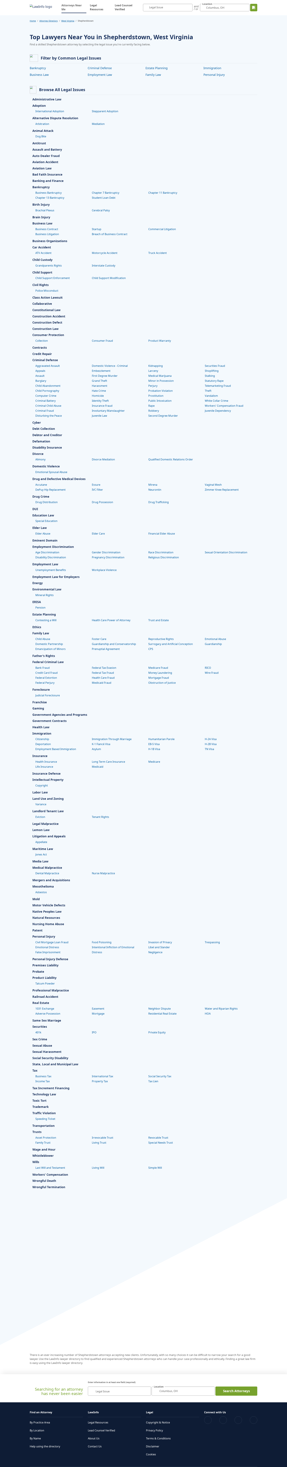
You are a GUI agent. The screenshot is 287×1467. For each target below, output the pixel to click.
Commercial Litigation (162, 229)
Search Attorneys (236, 1391)
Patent (37, 930)
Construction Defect (47, 322)
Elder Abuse (42, 533)
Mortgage (98, 1013)
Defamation (41, 441)
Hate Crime (99, 391)
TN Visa (209, 749)
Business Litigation (47, 234)
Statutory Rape (214, 381)
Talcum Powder (45, 983)
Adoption (39, 106)
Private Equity (157, 1032)
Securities (39, 1027)
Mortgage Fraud (158, 678)
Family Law (153, 74)
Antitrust (39, 143)
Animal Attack (42, 131)
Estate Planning (156, 68)
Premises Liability (45, 965)
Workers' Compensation (50, 1175)
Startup (96, 229)
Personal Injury (214, 74)
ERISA (36, 602)
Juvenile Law (99, 416)
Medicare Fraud (158, 668)
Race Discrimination (160, 552)
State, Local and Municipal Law (55, 1064)
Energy (37, 583)
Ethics (36, 627)
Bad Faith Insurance (47, 174)
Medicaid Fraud (101, 683)
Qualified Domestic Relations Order (170, 459)
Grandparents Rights (48, 265)
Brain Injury (41, 217)
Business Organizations (49, 241)
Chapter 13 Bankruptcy (49, 198)
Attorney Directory (48, 20)
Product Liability (44, 978)
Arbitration (42, 124)
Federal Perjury (44, 683)
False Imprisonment (47, 952)
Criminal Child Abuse (48, 406)
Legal (149, 1412)
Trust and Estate (158, 620)
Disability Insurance (47, 447)
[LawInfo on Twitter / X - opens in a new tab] (223, 1420)
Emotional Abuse (215, 639)
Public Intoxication (160, 401)
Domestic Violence (46, 466)
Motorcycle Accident (104, 253)
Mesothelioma (43, 886)
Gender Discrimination (106, 552)
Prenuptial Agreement (106, 649)
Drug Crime (40, 496)
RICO (208, 668)
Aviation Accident (45, 162)
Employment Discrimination (53, 547)
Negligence (155, 952)
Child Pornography (47, 391)
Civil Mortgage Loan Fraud (51, 942)
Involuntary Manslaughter (108, 411)
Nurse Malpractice (103, 873)
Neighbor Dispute (159, 1008)
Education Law (43, 515)
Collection (41, 341)
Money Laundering (160, 673)
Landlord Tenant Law (48, 811)
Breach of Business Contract (109, 234)
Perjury (152, 386)
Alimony (40, 459)
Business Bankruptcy (48, 193)
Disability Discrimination (50, 557)
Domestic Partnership (49, 644)
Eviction (40, 817)
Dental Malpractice (47, 873)
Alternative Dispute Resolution (55, 118)
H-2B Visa (211, 744)
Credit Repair (42, 354)
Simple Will (155, 1168)
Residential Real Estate (162, 1013)
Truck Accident (157, 253)
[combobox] (167, 7)
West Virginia (67, 20)
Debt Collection (43, 429)
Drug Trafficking (158, 502)
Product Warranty (159, 341)
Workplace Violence (104, 570)
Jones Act (41, 854)
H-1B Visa (154, 749)
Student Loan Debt (103, 198)
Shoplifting (212, 371)
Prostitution (155, 396)
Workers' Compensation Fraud (224, 406)
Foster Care (99, 639)
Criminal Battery (45, 401)
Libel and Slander (159, 947)
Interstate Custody (103, 265)
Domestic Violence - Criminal (110, 366)
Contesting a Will (45, 620)
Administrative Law (46, 99)
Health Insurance (46, 762)
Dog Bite (40, 136)
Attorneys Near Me (73, 7)
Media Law (40, 861)
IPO (94, 1032)
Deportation (43, 744)
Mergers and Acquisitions (51, 880)
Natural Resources (46, 918)
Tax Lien (153, 1081)
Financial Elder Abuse (161, 533)
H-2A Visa (211, 739)
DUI (35, 509)
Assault (40, 376)
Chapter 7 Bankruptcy (105, 193)
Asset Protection (45, 1137)
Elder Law (39, 528)
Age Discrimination (47, 552)
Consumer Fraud (102, 341)
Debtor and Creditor (47, 435)
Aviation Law (41, 168)
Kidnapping (155, 366)
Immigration (212, 68)
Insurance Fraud (102, 406)
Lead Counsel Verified (123, 7)
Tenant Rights (100, 817)
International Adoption (49, 111)
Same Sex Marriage (46, 1020)
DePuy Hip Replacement (50, 489)
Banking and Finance (48, 181)
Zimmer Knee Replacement (222, 489)
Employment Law (100, 74)
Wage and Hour (43, 1149)
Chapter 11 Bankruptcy (162, 193)
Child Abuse (42, 639)
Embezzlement (101, 371)
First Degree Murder (105, 376)
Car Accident (41, 247)
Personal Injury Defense (50, 959)
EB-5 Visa (154, 744)
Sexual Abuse (42, 1046)
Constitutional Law (46, 310)
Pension (40, 607)
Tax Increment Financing (50, 1088)
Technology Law (44, 1094)
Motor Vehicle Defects (48, 905)
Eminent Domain (44, 540)
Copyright (41, 785)
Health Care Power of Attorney (111, 620)
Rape (151, 406)
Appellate (41, 842)
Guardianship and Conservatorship (114, 644)
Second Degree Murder (163, 416)
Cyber (36, 422)
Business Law (39, 74)
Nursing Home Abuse (48, 924)
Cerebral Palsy (101, 210)
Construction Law (45, 329)
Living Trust (99, 1142)
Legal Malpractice (45, 824)
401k (38, 1032)
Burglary (40, 381)
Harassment (99, 386)
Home (33, 20)
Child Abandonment (47, 386)
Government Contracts (49, 721)
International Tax (102, 1076)
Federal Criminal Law (48, 662)
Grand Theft (99, 381)
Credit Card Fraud (46, 673)
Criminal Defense (100, 68)
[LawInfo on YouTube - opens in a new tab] (238, 1420)
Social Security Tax (159, 1076)
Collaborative (42, 304)
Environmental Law (46, 589)
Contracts (39, 347)
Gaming (38, 708)
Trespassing (212, 942)
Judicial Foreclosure (47, 695)
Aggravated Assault (47, 366)
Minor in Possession (161, 381)
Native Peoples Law (46, 911)
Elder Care (98, 533)
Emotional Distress (47, 947)
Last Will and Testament (50, 1168)
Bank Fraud (42, 668)
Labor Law (40, 792)
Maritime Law (42, 849)
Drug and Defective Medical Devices (59, 479)
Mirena (152, 485)
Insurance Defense (46, 773)
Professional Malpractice (50, 990)
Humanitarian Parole (161, 739)
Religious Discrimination (163, 557)
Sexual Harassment (46, 1052)
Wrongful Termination (48, 1187)
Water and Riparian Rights (221, 1008)
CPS (150, 649)
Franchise (39, 702)
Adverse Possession (47, 1013)
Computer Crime (45, 396)
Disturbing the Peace (48, 416)
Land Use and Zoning (48, 799)
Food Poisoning (101, 942)
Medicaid (97, 766)
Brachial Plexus (44, 210)
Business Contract (46, 229)
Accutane (41, 485)
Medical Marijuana (160, 376)
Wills (35, 1162)
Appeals (40, 371)
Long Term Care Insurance (108, 762)
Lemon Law (40, 830)
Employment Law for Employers (56, 577)
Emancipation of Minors (50, 649)
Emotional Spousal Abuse (51, 472)
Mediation (98, 124)
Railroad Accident (45, 997)
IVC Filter (97, 489)
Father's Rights (43, 656)
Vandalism (211, 396)
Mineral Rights (44, 595)
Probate (38, 972)
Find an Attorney (41, 1412)
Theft (208, 391)
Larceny (153, 371)
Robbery (153, 411)
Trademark (40, 1107)
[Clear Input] (189, 8)
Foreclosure (41, 690)
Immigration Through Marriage (112, 739)
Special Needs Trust (160, 1142)
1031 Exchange (44, 1008)
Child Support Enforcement (52, 278)
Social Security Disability (50, 1058)
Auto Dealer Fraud (46, 156)
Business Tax (43, 1076)
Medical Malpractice (47, 868)
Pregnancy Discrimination (108, 557)
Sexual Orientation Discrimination (226, 552)
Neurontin (154, 489)
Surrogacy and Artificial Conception (170, 644)
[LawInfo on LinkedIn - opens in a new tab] (253, 1420)
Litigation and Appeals (49, 836)
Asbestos (41, 892)
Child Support (42, 272)
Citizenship (42, 739)
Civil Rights (40, 285)
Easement (98, 1008)
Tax (34, 1070)
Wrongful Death (44, 1181)
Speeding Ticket (45, 1119)
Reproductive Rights (161, 639)
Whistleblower (43, 1156)
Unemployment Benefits (50, 570)
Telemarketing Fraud (218, 386)
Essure (96, 485)
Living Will (98, 1168)
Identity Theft (100, 401)
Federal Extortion (46, 678)
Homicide (98, 396)
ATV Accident (43, 253)
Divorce (38, 454)
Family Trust (42, 1142)
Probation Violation (160, 391)
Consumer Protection (48, 335)
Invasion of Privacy (160, 942)
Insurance (40, 756)
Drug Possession (102, 502)
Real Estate (40, 1003)
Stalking (210, 376)
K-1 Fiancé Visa (101, 744)
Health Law (40, 727)
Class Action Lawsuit (47, 297)
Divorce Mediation (103, 459)
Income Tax (42, 1081)
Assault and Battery (47, 149)
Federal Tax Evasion (104, 668)
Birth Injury (41, 205)
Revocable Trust (158, 1137)
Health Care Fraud (103, 678)
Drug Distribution (46, 502)
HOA (208, 1013)
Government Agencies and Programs (59, 715)
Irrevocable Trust (102, 1137)
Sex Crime (39, 1039)
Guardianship (213, 644)
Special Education (46, 521)
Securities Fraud (215, 366)
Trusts (37, 1132)
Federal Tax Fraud (103, 673)
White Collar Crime (216, 401)
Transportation (43, 1126)
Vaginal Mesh (213, 485)
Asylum (96, 749)
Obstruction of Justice (162, 683)
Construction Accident (48, 316)
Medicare (154, 762)
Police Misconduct (46, 290)
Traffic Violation (44, 1113)
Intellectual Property (47, 780)
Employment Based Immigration (55, 749)
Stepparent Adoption (105, 111)
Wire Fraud (212, 673)
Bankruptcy (38, 68)
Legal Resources (96, 7)
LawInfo (93, 1412)
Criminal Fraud (44, 411)
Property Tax (100, 1081)
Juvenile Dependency (218, 411)
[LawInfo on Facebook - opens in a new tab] (208, 1420)
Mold (36, 899)
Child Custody (42, 260)
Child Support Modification (109, 278)
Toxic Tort (39, 1101)
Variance (40, 804)
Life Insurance (44, 766)
